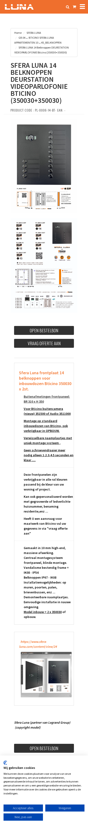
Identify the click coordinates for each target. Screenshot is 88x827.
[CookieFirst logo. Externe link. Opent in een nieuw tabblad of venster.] (5, 763)
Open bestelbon (44, 330)
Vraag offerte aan (44, 343)
